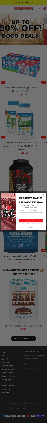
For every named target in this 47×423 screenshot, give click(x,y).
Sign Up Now (31, 221)
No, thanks (31, 227)
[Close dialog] (44, 195)
